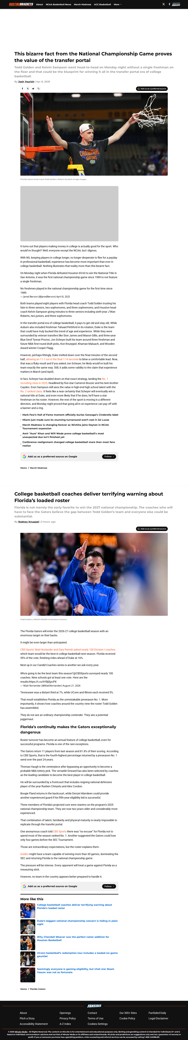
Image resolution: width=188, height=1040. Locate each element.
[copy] (38, 88)
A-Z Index (65, 1023)
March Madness (82, 4)
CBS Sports (60, 831)
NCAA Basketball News (58, 4)
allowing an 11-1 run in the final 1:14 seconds (52, 359)
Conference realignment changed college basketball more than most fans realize (68, 444)
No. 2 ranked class (31, 391)
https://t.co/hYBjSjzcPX (42, 681)
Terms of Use (95, 1018)
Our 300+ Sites (128, 1012)
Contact (92, 1012)
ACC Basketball (102, 4)
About (39, 4)
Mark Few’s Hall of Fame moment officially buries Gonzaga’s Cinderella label (70, 414)
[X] (163, 4)
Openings (65, 1012)
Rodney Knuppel (28, 521)
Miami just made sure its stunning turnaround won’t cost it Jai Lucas (65, 419)
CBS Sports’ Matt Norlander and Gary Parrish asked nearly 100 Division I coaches (67, 649)
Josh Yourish (26, 81)
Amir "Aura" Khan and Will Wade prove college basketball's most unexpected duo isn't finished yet (63, 435)
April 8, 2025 (63, 296)
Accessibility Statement (34, 1023)
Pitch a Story (27, 1018)
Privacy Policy (68, 1018)
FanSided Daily (157, 1012)
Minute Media (21, 1032)
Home (23, 468)
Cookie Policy (127, 1018)
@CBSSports (81, 673)
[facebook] (169, 4)
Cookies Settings (98, 1023)
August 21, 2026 (71, 685)
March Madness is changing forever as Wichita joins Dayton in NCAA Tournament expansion (65, 426)
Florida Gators (37, 989)
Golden (24, 854)
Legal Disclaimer (158, 1018)
